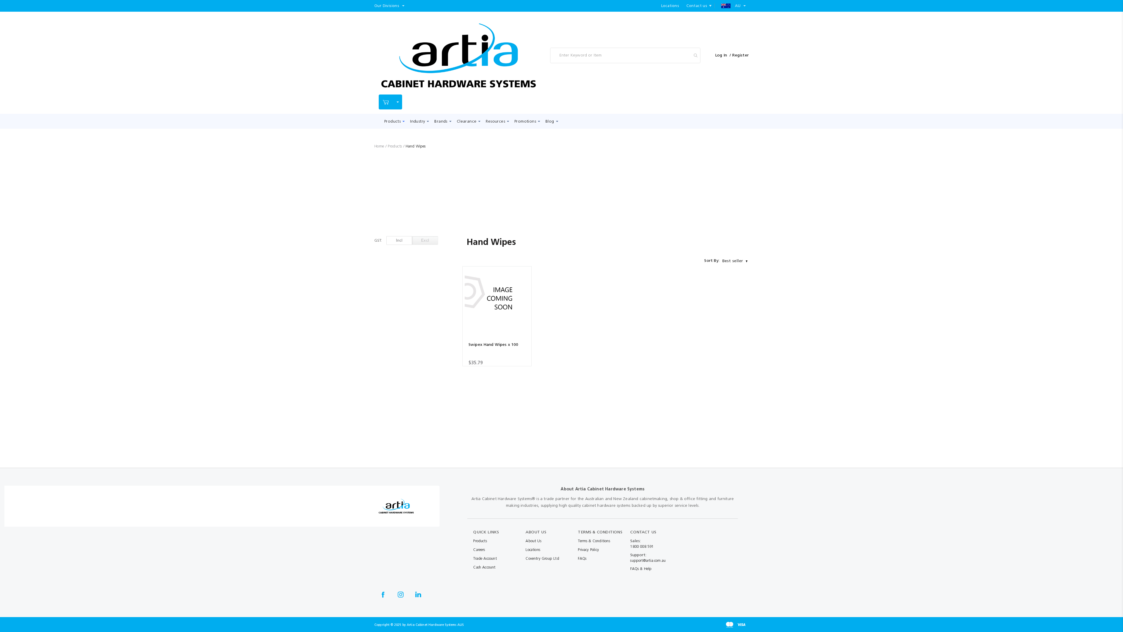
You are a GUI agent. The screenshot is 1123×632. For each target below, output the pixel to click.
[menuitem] (393, 121)
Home (379, 146)
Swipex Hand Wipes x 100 (493, 344)
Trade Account (485, 558)
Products (395, 146)
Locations (670, 6)
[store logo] (458, 55)
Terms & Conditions (594, 541)
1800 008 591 (642, 546)
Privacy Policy (588, 549)
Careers (479, 549)
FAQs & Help (641, 568)
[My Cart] (390, 102)
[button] (389, 6)
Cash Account (484, 567)
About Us (533, 541)
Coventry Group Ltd (542, 558)
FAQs (582, 558)
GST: (378, 240)
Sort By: (711, 260)
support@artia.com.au (648, 560)
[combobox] (625, 55)
